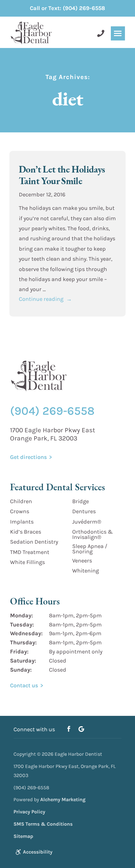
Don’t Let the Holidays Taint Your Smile (62, 175)
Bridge (80, 501)
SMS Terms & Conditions (43, 824)
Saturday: (23, 660)
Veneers (82, 560)
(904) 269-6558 (67, 8)
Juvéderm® (86, 521)
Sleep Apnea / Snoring (89, 549)
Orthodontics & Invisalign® (92, 534)
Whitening (85, 570)
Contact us (24, 685)
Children (21, 501)
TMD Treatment (29, 552)
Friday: (19, 651)
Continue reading (45, 299)
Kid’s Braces (25, 531)
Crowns (19, 511)
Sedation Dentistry (34, 541)
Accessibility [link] (37, 852)
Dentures (84, 511)
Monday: (21, 615)
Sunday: (21, 669)
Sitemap (23, 836)
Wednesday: (26, 633)
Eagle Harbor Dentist (78, 754)
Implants (22, 521)
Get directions (28, 457)
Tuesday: (22, 624)
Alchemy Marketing (62, 799)
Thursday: (23, 642)
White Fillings (27, 562)
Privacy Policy (29, 812)
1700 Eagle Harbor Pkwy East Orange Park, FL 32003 (52, 434)
